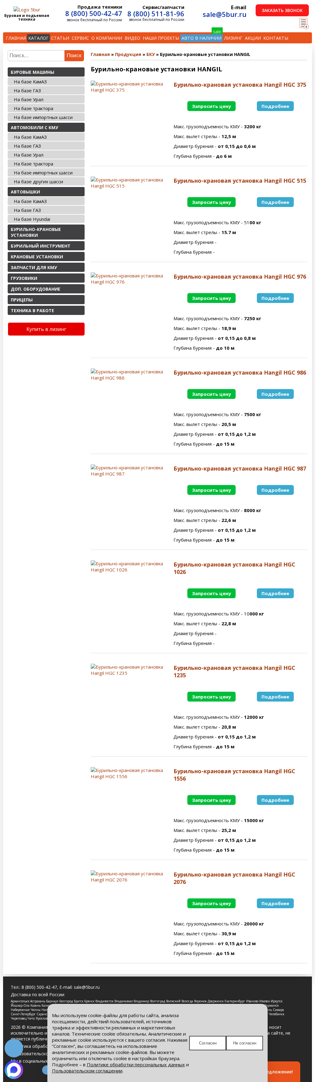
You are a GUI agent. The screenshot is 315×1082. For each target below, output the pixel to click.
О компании (106, 38)
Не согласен (244, 1043)
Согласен (208, 1043)
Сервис (80, 38)
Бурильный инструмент (40, 246)
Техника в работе (32, 310)
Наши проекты (161, 38)
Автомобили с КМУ (34, 127)
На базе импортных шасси (43, 117)
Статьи (60, 38)
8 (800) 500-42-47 (93, 13)
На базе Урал (28, 99)
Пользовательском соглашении (87, 1071)
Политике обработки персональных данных (136, 1064)
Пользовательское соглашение (44, 1053)
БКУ (150, 54)
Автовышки (25, 192)
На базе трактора (33, 108)
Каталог (38, 38)
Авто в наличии (201, 38)
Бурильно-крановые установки (36, 232)
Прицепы (22, 300)
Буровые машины (32, 72)
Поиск (74, 55)
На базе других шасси (38, 181)
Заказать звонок (282, 10)
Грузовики (24, 278)
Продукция (128, 54)
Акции (253, 38)
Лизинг (233, 38)
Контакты (275, 38)
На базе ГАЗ (27, 90)
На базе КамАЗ (30, 81)
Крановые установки (37, 257)
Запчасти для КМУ (34, 267)
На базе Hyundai (32, 219)
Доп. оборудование (35, 289)
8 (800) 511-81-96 (155, 13)
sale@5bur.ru (224, 14)
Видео (132, 38)
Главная (16, 38)
